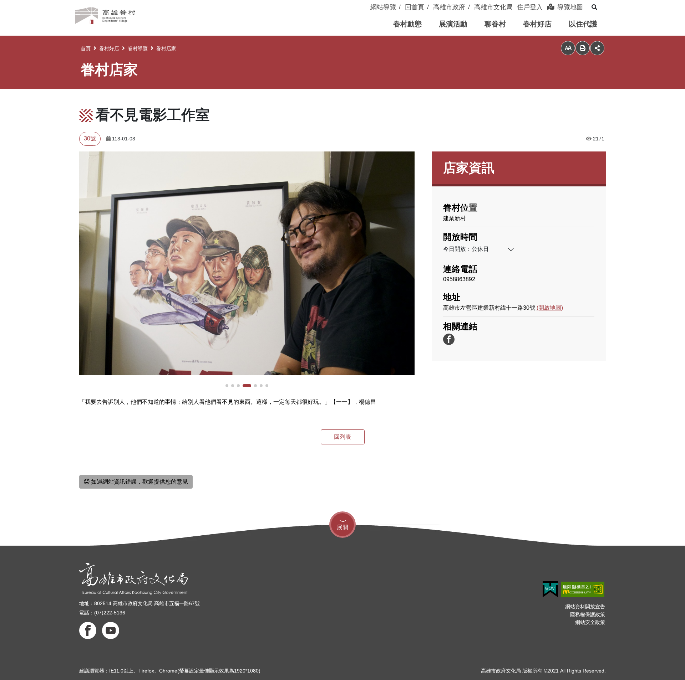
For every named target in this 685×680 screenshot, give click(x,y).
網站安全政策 (590, 622)
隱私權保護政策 (587, 614)
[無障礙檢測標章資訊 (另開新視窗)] (582, 589)
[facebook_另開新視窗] (87, 630)
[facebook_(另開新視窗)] (449, 339)
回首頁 (414, 7)
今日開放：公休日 (466, 249)
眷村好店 (109, 48)
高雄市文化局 (493, 7)
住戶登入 (530, 7)
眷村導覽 (138, 48)
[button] (407, 24)
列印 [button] (582, 48)
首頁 (86, 48)
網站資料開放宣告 (585, 606)
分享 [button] (597, 48)
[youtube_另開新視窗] (110, 630)
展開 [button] (342, 527)
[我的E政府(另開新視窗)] (550, 589)
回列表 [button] (342, 437)
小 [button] (568, 48)
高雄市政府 (449, 7)
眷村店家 (166, 48)
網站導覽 (383, 7)
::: (367, 3)
